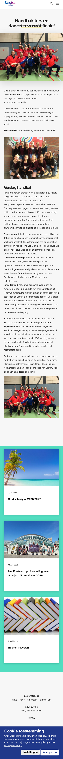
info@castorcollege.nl (31, 710)
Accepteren (50, 752)
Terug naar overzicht (31, 25)
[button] (57, 3)
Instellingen (30, 752)
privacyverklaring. (13, 745)
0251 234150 (31, 707)
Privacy (31, 717)
